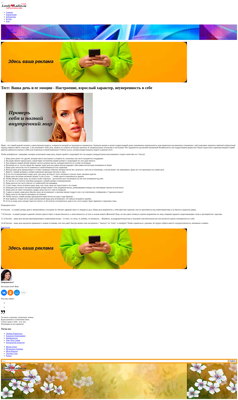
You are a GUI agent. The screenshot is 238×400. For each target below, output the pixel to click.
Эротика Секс (12, 353)
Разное (9, 356)
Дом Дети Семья (13, 340)
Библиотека (11, 17)
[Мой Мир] (17, 293)
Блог (8, 21)
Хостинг (18, 379)
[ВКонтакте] (4, 293)
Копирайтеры (7, 379)
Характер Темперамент (16, 336)
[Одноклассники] (10, 293)
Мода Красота (12, 351)
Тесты (8, 34)
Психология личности (15, 36)
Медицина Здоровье (14, 349)
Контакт (26, 379)
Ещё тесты (5, 227)
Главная (9, 12)
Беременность (12, 338)
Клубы (9, 19)
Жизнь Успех (11, 347)
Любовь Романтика (14, 334)
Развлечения (11, 15)
